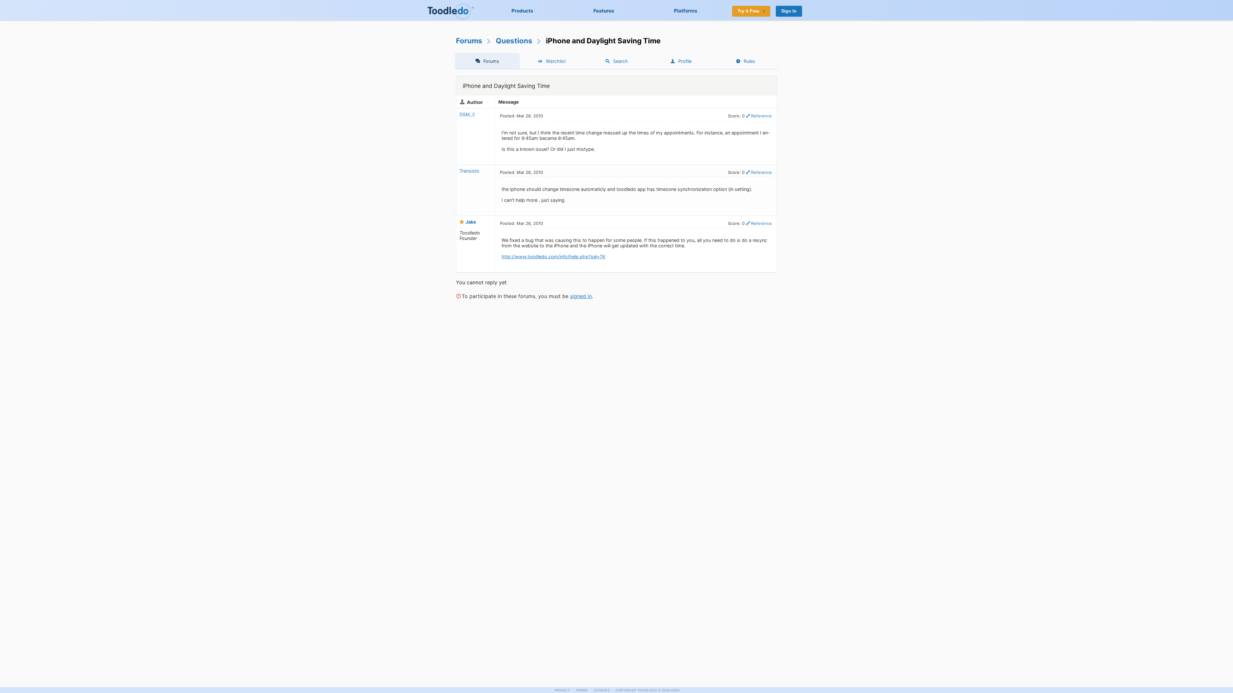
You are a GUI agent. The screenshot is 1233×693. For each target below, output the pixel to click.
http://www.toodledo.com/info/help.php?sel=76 (553, 256)
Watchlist (556, 61)
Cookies (602, 690)
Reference (761, 115)
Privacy (562, 690)
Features (603, 11)
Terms (582, 690)
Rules (749, 61)
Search (620, 61)
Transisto (469, 171)
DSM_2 (467, 114)
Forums (469, 40)
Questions (514, 40)
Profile (685, 61)
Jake (471, 222)
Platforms (685, 11)
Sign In (789, 11)
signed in (581, 296)
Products (522, 11)
